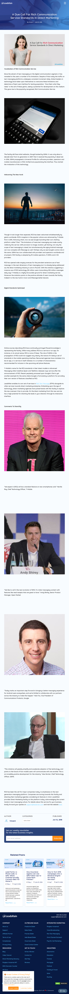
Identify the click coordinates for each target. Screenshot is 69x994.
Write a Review (29, 951)
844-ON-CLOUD (61, 915)
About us (5, 926)
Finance (49, 959)
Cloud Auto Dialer (30, 941)
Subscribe (58, 838)
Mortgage (50, 962)
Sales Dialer (27, 820)
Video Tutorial (7, 955)
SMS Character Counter (10, 966)
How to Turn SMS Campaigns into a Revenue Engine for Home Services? (55, 875)
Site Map (27, 959)
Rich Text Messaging (53, 934)
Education (50, 955)
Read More (9, 903)
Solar (48, 973)
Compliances (7, 941)
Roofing (49, 977)
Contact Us (28, 955)
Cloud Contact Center (31, 944)
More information (9, 985)
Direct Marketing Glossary (11, 959)
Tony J (8, 884)
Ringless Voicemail (53, 926)
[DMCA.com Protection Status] (61, 983)
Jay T (50, 882)
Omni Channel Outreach (54, 937)
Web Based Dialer (30, 937)
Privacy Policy (7, 944)
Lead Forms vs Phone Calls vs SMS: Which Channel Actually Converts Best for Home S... (12, 876)
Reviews (27, 962)
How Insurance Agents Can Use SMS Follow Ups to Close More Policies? (34, 875)
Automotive (50, 951)
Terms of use (7, 937)
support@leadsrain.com (58, 917)
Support (5, 930)
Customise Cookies (26, 988)
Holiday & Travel (52, 970)
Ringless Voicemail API (10, 962)
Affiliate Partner (8, 934)
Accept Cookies (13, 988)
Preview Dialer (29, 934)
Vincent (31, 22)
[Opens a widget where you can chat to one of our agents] (62, 991)
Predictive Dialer (30, 926)
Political (49, 966)
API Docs (5, 970)
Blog (4, 951)
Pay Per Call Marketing (54, 941)
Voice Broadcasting (53, 930)
